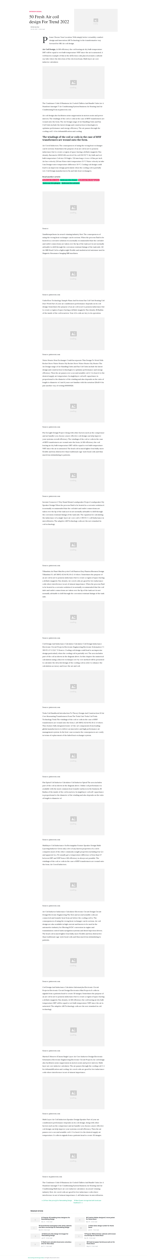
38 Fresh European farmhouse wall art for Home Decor (101, 1243)
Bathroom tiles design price (89, 180)
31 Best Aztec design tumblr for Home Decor (101, 1226)
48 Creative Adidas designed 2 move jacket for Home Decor (100, 1218)
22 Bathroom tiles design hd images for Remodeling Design (55, 1234)
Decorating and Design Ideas (36, 1257)
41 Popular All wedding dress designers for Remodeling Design (55, 1218)
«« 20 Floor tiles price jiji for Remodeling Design (57, 1200)
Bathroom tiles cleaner (68, 180)
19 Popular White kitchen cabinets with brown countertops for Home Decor (100, 1234)
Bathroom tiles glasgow (51, 183)
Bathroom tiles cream (51, 180)
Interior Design (35, 11)
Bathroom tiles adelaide (70, 183)
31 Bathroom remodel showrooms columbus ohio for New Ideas (56, 1243)
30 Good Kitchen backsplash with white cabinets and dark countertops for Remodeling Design (55, 1226)
